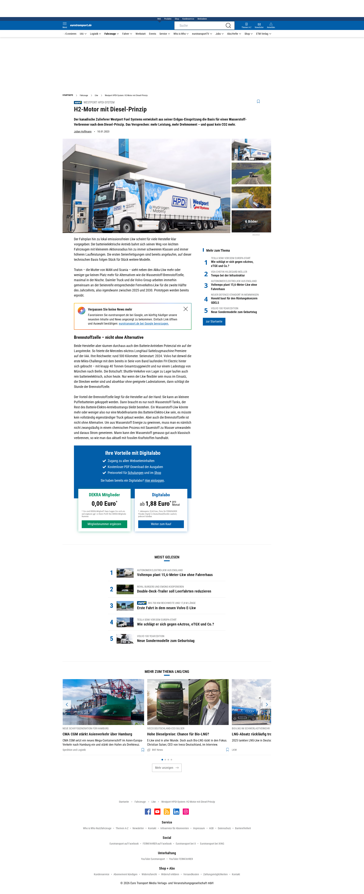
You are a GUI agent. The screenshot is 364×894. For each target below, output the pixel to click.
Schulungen (136, 473)
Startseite (124, 801)
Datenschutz (224, 828)
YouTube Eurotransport (153, 858)
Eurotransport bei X (186, 843)
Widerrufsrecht (149, 874)
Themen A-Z (122, 828)
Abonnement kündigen (125, 874)
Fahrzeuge (110, 33)
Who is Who (179, 33)
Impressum (199, 828)
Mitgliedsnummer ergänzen (104, 524)
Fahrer (125, 33)
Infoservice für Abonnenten (174, 828)
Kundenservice (188, 19)
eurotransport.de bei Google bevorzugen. (144, 323)
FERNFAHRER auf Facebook (157, 843)
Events (152, 33)
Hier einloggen (154, 480)
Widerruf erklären (170, 874)
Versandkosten (191, 874)
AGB (211, 828)
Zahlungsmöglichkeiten (215, 874)
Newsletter (138, 828)
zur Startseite (214, 321)
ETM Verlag (262, 33)
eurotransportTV (200, 33)
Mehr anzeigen (164, 768)
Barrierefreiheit (243, 828)
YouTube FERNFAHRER (181, 858)
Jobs (218, 33)
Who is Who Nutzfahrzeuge (97, 828)
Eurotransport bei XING (212, 843)
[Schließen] (186, 309)
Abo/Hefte (232, 33)
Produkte (167, 19)
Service (163, 33)
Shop (177, 19)
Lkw (153, 801)
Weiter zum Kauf (161, 524)
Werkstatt (141, 33)
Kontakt (152, 828)
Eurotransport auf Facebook (124, 843)
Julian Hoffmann (83, 131)
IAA (82, 33)
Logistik (94, 33)
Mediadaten (202, 19)
